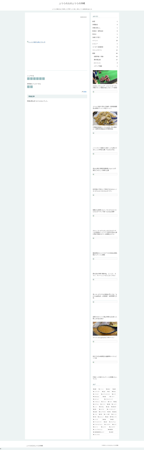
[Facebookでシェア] (31, 78)
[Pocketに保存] (37, 78)
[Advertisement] (57, 29)
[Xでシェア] (28, 78)
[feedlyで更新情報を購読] (28, 86)
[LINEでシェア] (40, 78)
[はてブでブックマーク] (34, 78)
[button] (43, 78)
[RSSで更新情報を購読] (31, 86)
